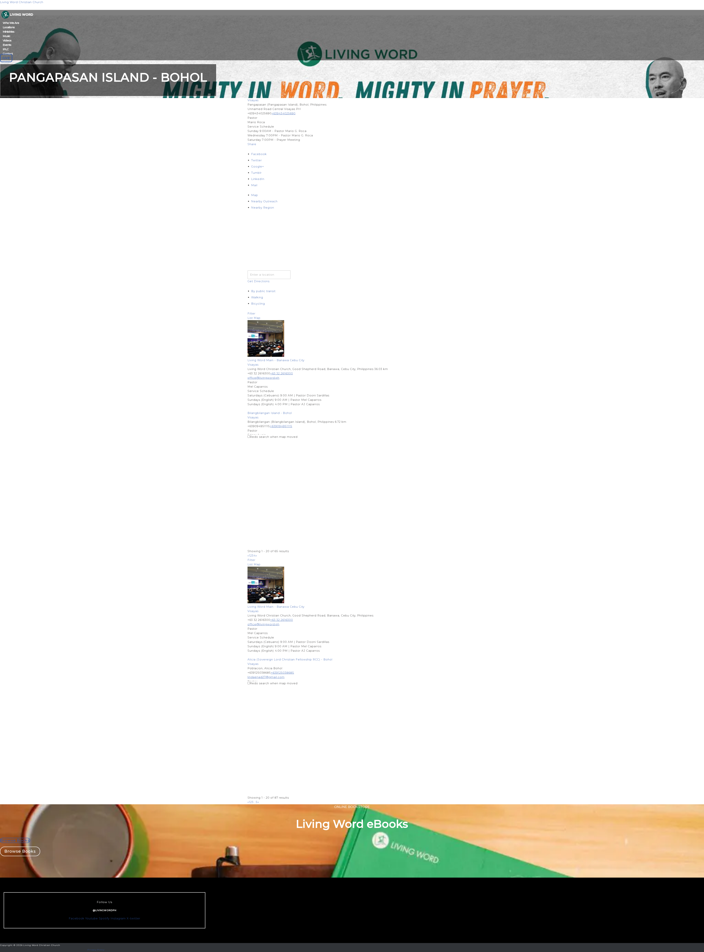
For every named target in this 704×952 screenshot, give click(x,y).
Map (254, 195)
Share (251, 144)
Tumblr (256, 172)
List (250, 318)
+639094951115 (281, 426)
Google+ (257, 166)
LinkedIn (257, 179)
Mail (254, 185)
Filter (251, 313)
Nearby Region (262, 207)
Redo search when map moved (274, 437)
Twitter (256, 160)
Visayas (252, 100)
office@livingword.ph (263, 378)
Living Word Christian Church (21, 2)
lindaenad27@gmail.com (266, 677)
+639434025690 (284, 113)
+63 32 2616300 (281, 373)
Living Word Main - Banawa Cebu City (276, 360)
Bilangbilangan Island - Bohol (269, 413)
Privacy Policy (95, 949)
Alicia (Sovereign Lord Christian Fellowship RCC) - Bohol (289, 659)
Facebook (259, 154)
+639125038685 (282, 672)
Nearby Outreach (264, 201)
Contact (8, 53)
